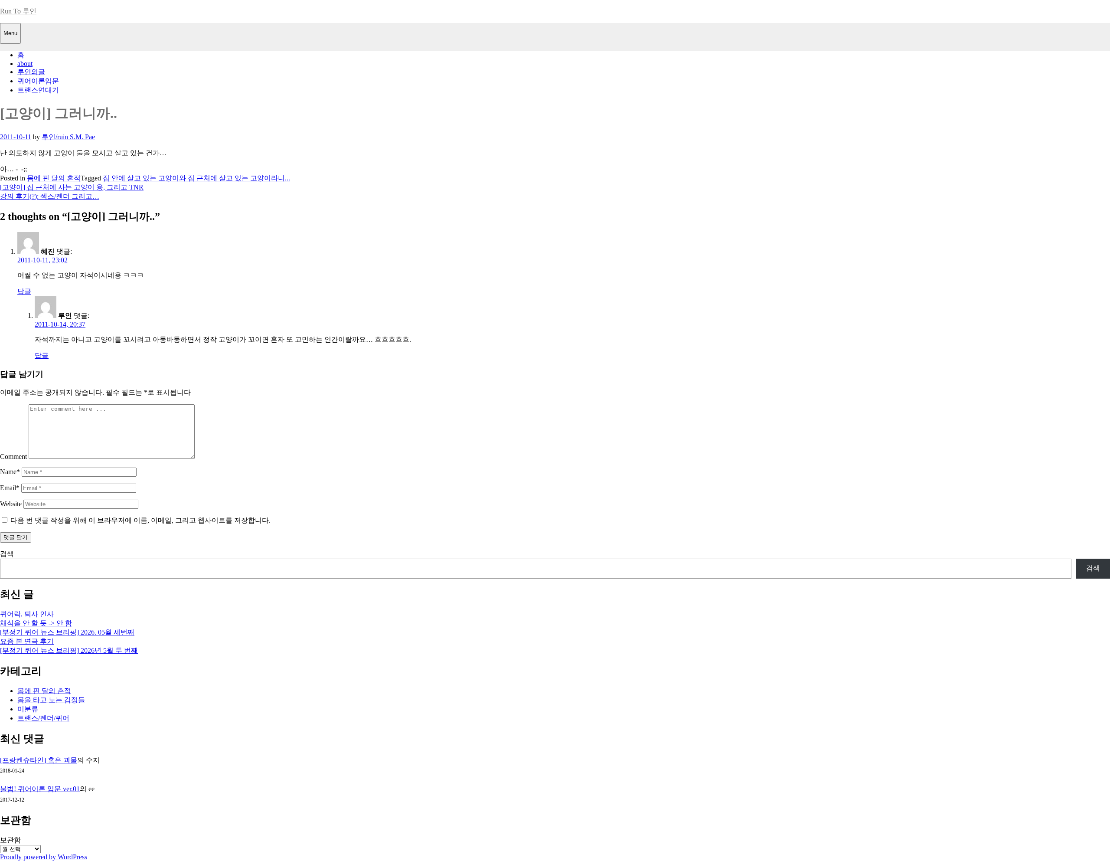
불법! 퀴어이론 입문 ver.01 (40, 788)
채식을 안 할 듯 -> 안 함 (36, 623)
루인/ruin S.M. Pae (68, 137)
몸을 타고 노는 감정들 (51, 700)
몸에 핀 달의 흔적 (54, 178)
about (25, 63)
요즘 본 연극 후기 (27, 641)
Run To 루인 (18, 11)
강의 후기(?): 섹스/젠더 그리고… (49, 196)
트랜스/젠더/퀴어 (43, 718)
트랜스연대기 (38, 90)
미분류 (27, 709)
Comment (13, 456)
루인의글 (31, 71)
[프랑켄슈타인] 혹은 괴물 (38, 760)
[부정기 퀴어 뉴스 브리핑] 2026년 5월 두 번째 (69, 650)
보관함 (10, 840)
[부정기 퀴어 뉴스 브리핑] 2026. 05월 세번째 (67, 632)
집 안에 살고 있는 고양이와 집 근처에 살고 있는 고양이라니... (196, 178)
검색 (7, 553)
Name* (10, 471)
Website (11, 503)
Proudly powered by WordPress (43, 857)
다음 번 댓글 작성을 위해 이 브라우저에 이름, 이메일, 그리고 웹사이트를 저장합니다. (140, 520)
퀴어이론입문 (38, 81)
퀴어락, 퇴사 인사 (27, 614)
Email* (10, 487)
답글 (24, 291)
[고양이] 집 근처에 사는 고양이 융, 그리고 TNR (72, 187)
